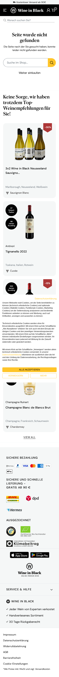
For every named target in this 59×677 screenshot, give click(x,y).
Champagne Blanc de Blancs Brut (28, 407)
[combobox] (29, 20)
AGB (5, 652)
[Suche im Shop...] (52, 62)
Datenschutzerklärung (15, 640)
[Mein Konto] (48, 10)
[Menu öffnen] (5, 10)
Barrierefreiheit (12, 658)
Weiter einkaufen (29, 73)
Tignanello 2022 (16, 251)
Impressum (9, 634)
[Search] (5, 20)
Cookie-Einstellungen (15, 663)
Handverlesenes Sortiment (26, 615)
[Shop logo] (27, 10)
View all (29, 437)
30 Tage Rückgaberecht (24, 622)
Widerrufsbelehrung (14, 646)
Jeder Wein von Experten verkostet (32, 609)
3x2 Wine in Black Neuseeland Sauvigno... (26, 171)
